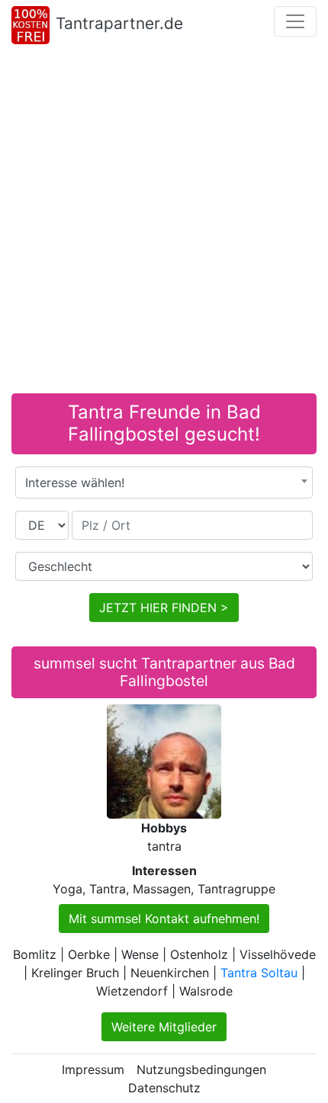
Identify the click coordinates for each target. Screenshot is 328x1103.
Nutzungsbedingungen (201, 1069)
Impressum (93, 1069)
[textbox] (164, 482)
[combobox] (164, 483)
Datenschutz (164, 1087)
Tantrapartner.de (119, 23)
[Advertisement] (164, 222)
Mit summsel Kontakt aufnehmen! (164, 918)
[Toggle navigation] (295, 21)
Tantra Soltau (258, 972)
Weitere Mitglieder (164, 1026)
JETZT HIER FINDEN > (164, 607)
